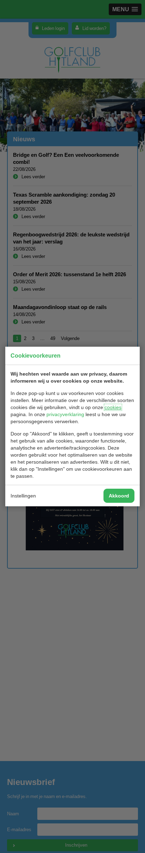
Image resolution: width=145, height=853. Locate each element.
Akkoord (119, 496)
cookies (113, 407)
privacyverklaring (65, 414)
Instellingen (23, 496)
